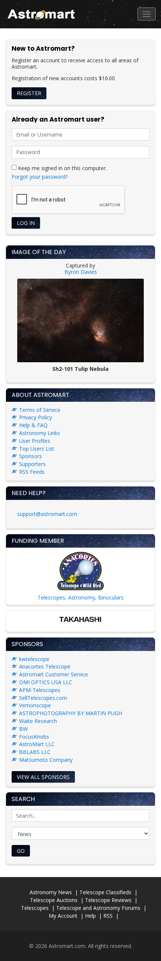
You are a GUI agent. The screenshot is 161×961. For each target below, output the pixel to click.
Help (90, 915)
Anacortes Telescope (44, 666)
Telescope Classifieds (105, 892)
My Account (63, 915)
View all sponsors (43, 776)
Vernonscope (35, 705)
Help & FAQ (33, 425)
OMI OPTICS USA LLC (45, 682)
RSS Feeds (32, 471)
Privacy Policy (35, 417)
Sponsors (30, 456)
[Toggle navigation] (146, 14)
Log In (26, 222)
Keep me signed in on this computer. (61, 167)
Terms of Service (39, 409)
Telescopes (35, 907)
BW (23, 728)
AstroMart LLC (37, 744)
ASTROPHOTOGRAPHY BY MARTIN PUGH (70, 713)
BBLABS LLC (35, 751)
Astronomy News (51, 892)
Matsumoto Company (46, 759)
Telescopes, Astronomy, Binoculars (80, 597)
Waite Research (38, 720)
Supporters (32, 463)
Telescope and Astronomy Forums (98, 907)
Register (29, 93)
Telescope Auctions (54, 900)
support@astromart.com (47, 513)
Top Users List (36, 448)
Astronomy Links (39, 432)
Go (21, 850)
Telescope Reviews (108, 900)
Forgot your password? (40, 176)
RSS (108, 915)
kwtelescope (34, 659)
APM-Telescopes (39, 690)
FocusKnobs (34, 736)
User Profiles (34, 440)
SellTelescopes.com (43, 697)
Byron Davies (80, 271)
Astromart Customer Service (53, 674)
